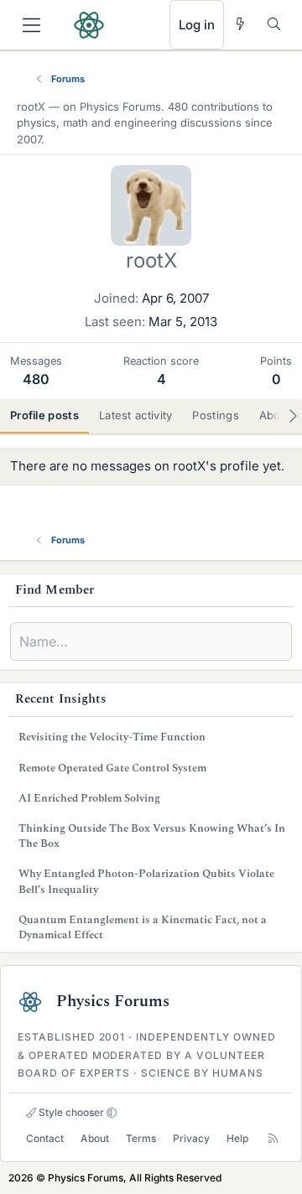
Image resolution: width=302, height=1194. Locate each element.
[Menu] (31, 25)
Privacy (191, 1138)
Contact (45, 1138)
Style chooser (70, 1112)
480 (36, 379)
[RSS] (273, 1138)
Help (237, 1138)
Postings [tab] (215, 415)
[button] (112, 1112)
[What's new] (240, 24)
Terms (141, 1138)
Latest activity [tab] (136, 415)
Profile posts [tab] (44, 415)
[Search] (274, 24)
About (95, 1138)
